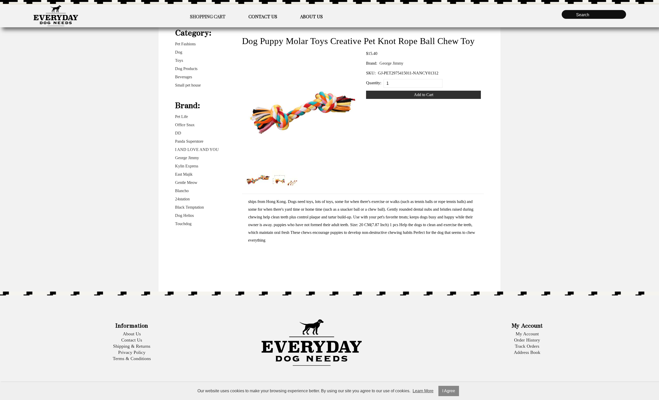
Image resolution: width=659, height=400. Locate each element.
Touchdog (183, 224)
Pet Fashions (185, 44)
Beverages (183, 77)
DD (178, 133)
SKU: (371, 73)
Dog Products (186, 68)
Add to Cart (423, 94)
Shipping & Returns (131, 346)
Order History (527, 340)
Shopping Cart (208, 16)
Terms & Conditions (132, 358)
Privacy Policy (131, 352)
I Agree (448, 391)
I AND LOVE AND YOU (197, 149)
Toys (179, 60)
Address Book (527, 352)
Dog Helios (184, 215)
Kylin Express (186, 166)
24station (182, 199)
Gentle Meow (186, 182)
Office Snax (185, 125)
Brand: (371, 63)
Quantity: (373, 83)
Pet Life (181, 116)
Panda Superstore (189, 141)
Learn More (423, 391)
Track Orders (527, 346)
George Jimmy (187, 158)
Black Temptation (189, 207)
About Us (311, 16)
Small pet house (188, 85)
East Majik (184, 174)
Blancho (182, 191)
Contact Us (262, 16)
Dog (178, 52)
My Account (527, 333)
